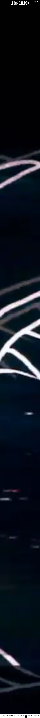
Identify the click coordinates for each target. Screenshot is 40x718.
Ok (26, 716)
